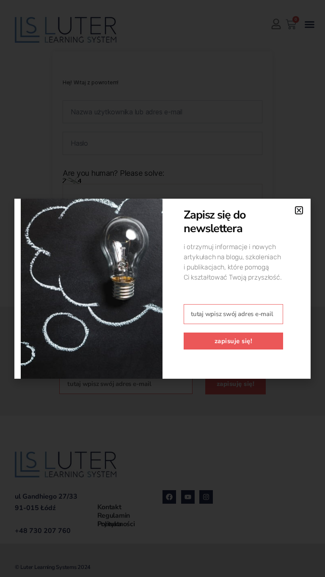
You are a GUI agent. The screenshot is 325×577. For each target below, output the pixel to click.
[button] (299, 210)
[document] (162, 288)
